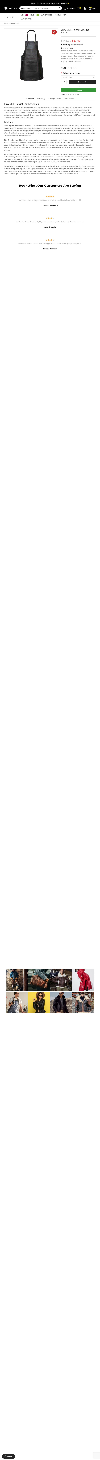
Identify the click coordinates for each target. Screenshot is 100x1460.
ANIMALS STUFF (60, 15)
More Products (69, 99)
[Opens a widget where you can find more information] (8, 1456)
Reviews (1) (41, 99)
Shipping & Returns (54, 99)
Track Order (70, 8)
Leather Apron (15, 23)
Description (29, 99)
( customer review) (76, 45)
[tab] (29, 99)
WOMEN (34, 15)
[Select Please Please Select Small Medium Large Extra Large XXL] (78, 77)
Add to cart (84, 82)
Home (6, 23)
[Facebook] (5, 17)
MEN (24, 15)
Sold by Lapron (68, 48)
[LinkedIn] (13, 17)
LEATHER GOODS (46, 15)
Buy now (79, 90)
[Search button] (60, 8)
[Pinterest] (10, 17)
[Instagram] (7, 17)
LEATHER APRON (26, 19)
